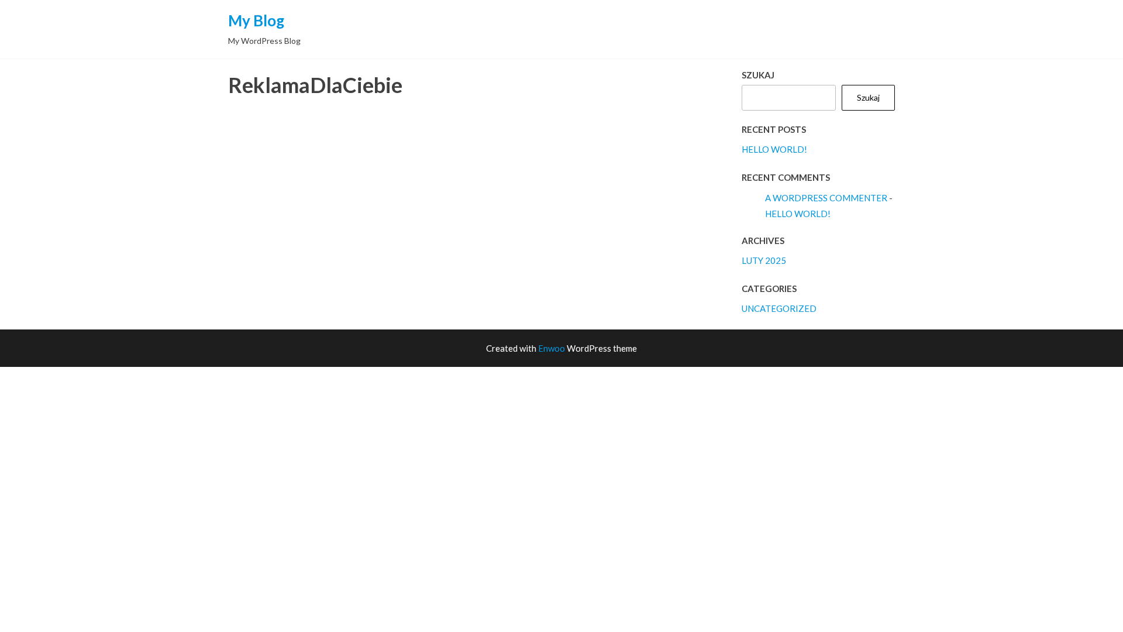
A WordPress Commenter (826, 198)
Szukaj (758, 75)
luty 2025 (764, 260)
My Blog (256, 20)
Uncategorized (779, 308)
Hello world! (774, 149)
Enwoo (551, 348)
